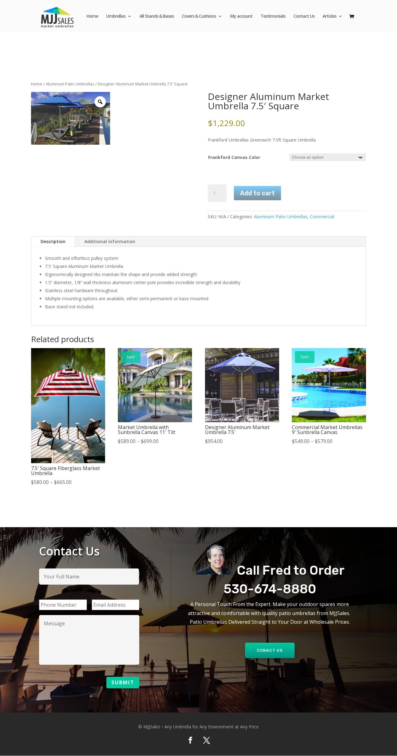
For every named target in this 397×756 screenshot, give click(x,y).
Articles (329, 16)
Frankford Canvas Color (234, 157)
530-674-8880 (270, 589)
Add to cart (257, 193)
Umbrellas (115, 16)
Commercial (322, 217)
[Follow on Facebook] (190, 740)
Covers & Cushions (199, 16)
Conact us (270, 650)
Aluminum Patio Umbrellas (70, 84)
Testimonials (273, 16)
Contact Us (303, 16)
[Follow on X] (206, 740)
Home (92, 16)
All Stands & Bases (157, 16)
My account (241, 16)
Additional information (109, 241)
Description (53, 241)
